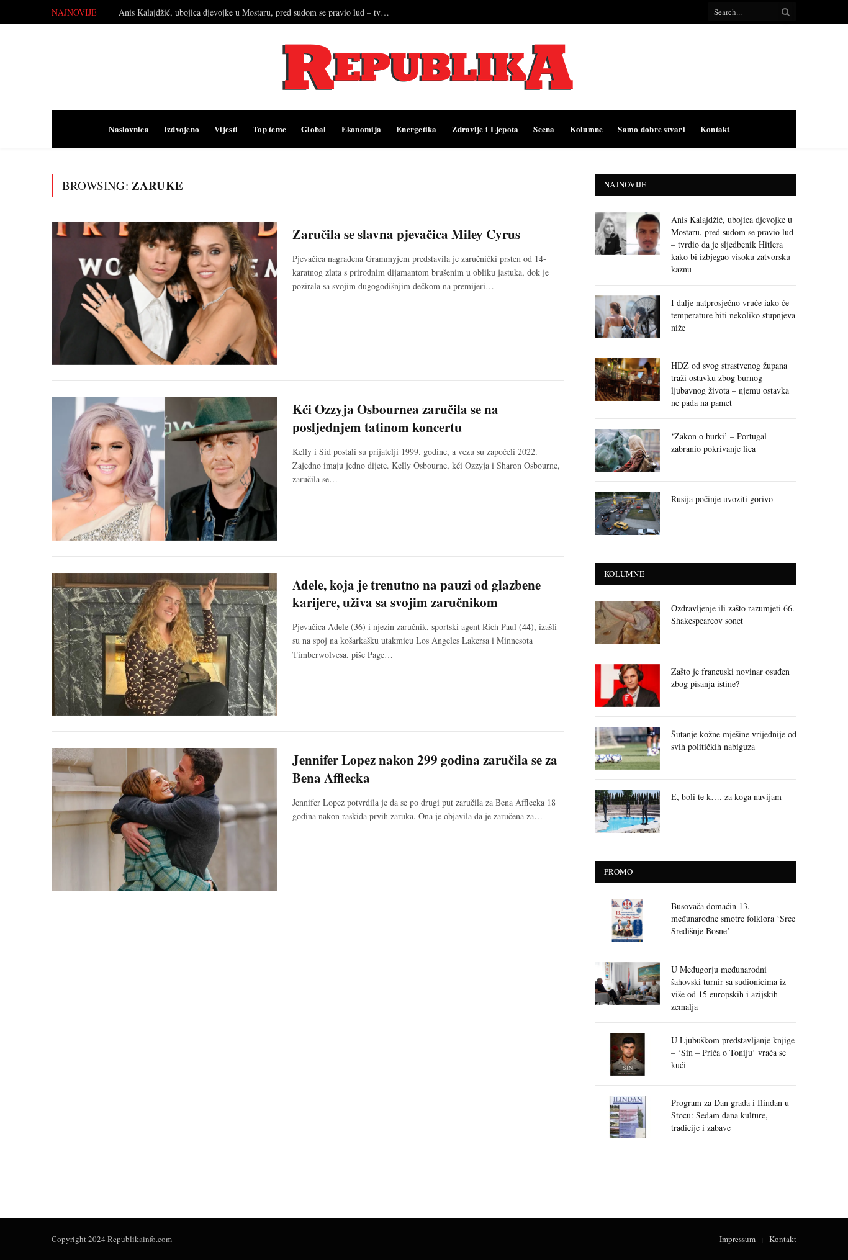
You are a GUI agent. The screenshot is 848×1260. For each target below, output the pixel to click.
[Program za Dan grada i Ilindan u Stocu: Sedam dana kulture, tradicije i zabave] (627, 1117)
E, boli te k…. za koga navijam (726, 797)
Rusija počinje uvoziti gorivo (722, 499)
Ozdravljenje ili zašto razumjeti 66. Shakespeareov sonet (733, 614)
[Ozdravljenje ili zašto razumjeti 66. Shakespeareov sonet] (627, 622)
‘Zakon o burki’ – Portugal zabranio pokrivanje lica (719, 442)
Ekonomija (361, 129)
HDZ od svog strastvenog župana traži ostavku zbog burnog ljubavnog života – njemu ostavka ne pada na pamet (730, 383)
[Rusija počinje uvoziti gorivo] (627, 513)
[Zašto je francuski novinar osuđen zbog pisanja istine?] (627, 685)
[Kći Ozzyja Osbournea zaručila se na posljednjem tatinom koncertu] (164, 468)
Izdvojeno (181, 129)
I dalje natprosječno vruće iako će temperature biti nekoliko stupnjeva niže (249, 12)
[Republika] (424, 67)
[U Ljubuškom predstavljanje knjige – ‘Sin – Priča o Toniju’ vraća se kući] (627, 1054)
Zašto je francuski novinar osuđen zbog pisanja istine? (730, 677)
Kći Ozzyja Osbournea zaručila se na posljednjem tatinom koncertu (395, 418)
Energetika (416, 129)
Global (314, 129)
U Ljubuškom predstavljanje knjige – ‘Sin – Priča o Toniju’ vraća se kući (733, 1052)
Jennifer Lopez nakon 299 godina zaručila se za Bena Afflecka (424, 768)
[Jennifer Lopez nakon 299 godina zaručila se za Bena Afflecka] (164, 819)
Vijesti (226, 129)
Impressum (737, 1238)
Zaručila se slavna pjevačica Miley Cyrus (406, 234)
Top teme (269, 129)
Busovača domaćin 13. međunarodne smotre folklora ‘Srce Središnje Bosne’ (733, 918)
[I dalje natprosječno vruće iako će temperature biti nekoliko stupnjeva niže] (627, 316)
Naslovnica (129, 129)
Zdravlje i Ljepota (485, 129)
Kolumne (586, 129)
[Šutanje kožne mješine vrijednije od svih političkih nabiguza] (627, 748)
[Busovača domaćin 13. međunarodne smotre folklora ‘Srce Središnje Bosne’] (627, 920)
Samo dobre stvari (651, 129)
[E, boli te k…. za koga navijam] (627, 811)
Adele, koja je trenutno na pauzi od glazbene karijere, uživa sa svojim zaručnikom (416, 593)
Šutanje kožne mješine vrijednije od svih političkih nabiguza (733, 740)
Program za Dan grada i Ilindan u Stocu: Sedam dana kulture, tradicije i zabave (730, 1115)
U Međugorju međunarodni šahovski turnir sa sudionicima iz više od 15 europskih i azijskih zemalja (728, 987)
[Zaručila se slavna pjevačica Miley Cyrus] (164, 293)
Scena (543, 129)
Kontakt (715, 129)
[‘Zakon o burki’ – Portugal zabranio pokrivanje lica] (627, 450)
